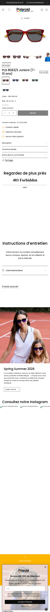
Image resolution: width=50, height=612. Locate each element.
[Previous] (3, 3)
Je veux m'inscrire (25, 602)
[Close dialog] (45, 567)
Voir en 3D (44, 72)
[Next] (47, 3)
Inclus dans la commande (13, 155)
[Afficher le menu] (3, 9)
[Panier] (46, 9)
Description (7, 143)
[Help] (46, 609)
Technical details (9, 149)
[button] (15, 101)
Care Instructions (14, 270)
